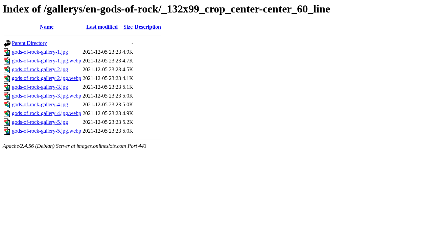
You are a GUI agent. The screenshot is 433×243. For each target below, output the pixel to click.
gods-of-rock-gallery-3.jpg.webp (46, 96)
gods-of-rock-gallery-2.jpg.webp (46, 78)
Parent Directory (29, 43)
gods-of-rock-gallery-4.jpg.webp (46, 113)
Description (148, 27)
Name (46, 27)
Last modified (102, 27)
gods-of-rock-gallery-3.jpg (40, 87)
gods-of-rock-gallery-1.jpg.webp (46, 60)
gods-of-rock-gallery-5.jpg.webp (46, 131)
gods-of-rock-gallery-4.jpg (40, 104)
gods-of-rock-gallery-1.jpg (40, 52)
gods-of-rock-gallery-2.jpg (40, 69)
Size (128, 27)
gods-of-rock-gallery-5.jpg (40, 122)
